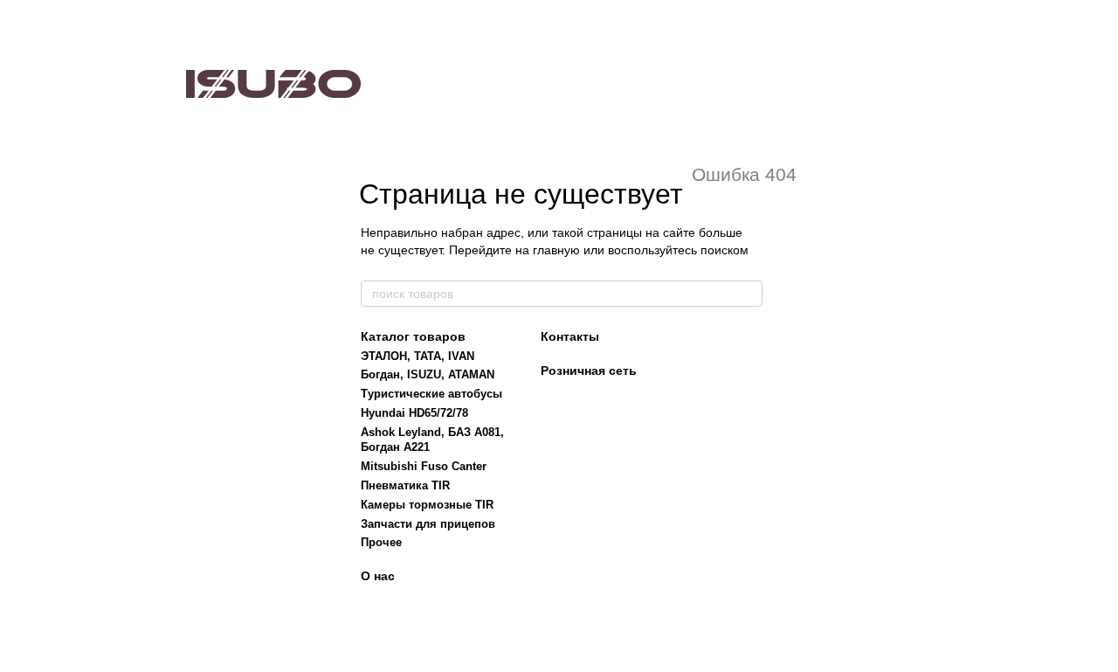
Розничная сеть (589, 371)
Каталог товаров (413, 336)
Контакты (570, 336)
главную (556, 250)
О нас (378, 576)
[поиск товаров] (749, 294)
